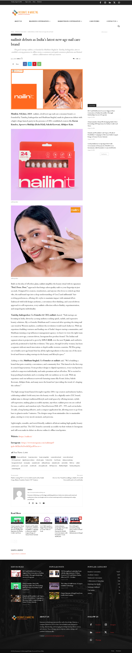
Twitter (112, 632)
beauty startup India (44, 457)
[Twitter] (114, 3)
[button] (118, 26)
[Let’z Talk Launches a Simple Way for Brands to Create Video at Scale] (46, 520)
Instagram (113, 625)
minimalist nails (56, 463)
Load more (103, 154)
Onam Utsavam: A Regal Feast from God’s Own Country (71, 594)
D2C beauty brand (16, 460)
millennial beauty (46, 463)
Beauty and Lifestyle (21, 457)
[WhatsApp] (119, 3)
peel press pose (15, 465)
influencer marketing (67, 460)
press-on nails (24, 465)
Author (18, 58)
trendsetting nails (16, 468)
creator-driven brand (68, 457)
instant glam (27, 463)
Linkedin (97, 632)
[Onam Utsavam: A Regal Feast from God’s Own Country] (54, 595)
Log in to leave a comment (18, 554)
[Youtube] (44, 503)
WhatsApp (98, 640)
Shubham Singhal (63, 465)
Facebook (98, 625)
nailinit (78, 463)
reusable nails (33, 465)
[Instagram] (105, 3)
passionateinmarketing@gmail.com (54, 636)
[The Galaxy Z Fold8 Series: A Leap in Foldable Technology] (54, 586)
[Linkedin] (110, 3)
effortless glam (40, 460)
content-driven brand (56, 457)
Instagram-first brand (17, 463)
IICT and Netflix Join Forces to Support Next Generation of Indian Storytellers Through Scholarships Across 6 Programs (101, 113)
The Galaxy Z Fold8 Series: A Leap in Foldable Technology (71, 584)
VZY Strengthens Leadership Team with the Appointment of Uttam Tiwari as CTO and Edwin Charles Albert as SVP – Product (71, 574)
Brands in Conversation (20, 32)
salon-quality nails (42, 465)
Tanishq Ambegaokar (75, 465)
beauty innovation (32, 457)
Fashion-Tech (49, 460)
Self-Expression (53, 465)
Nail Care (72, 463)
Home (12, 32)
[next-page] (15, 541)
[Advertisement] (76, 12)
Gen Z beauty (57, 460)
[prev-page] (12, 541)
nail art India (65, 463)
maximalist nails (36, 463)
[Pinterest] (34, 64)
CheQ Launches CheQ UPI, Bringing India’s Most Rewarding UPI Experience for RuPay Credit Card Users (17, 529)
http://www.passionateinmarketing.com (36, 492)
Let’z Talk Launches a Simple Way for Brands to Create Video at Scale (46, 528)
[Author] (22, 59)
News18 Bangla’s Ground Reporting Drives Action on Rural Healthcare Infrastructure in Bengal (76, 529)
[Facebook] (100, 3)
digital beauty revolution (28, 460)
